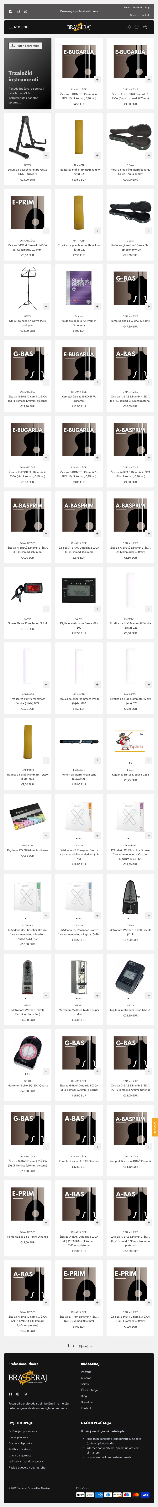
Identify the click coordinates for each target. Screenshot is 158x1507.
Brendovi (137, 7)
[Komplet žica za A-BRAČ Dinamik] (130, 1128)
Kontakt (145, 15)
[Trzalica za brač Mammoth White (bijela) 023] (130, 590)
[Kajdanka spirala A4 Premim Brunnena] (79, 288)
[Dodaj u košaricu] (97, 79)
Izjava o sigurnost (19, 1455)
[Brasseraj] (79, 27)
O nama (134, 15)
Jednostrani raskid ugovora (25, 1461)
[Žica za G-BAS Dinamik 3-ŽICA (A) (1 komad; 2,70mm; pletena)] (130, 1053)
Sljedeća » (85, 1346)
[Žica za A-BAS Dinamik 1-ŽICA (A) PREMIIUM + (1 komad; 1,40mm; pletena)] (27, 1284)
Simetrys (45, 1488)
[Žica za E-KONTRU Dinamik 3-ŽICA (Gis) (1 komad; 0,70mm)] (130, 61)
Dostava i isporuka (20, 1443)
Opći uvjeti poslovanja (22, 1431)
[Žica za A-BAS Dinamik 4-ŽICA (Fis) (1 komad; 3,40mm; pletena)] (130, 364)
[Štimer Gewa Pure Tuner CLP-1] (27, 590)
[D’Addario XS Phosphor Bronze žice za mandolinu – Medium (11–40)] (79, 817)
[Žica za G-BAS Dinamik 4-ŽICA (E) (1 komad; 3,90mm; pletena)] (79, 1053)
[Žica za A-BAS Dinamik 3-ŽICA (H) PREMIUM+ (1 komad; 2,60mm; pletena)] (79, 1204)
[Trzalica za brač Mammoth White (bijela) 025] (130, 666)
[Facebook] (10, 11)
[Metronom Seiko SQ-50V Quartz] (27, 1053)
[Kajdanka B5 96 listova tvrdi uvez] (27, 817)
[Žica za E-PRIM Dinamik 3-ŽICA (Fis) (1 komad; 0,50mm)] (130, 1284)
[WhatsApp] (25, 11)
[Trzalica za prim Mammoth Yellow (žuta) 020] (79, 212)
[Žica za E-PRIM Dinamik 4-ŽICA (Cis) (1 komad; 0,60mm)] (79, 1284)
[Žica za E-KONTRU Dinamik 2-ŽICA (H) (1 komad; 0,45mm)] (27, 439)
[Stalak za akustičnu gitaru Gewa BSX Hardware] (27, 137)
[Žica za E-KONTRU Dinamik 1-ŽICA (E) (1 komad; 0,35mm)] (79, 439)
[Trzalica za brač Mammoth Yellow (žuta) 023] (27, 742)
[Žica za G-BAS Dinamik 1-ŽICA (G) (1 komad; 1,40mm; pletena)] (27, 364)
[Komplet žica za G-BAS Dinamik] (130, 288)
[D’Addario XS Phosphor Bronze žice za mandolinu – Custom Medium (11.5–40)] (130, 817)
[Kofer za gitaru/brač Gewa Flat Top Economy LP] (130, 212)
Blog (147, 7)
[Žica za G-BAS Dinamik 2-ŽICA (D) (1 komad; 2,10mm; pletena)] (27, 1128)
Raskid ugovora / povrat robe (26, 1468)
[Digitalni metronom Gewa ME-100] (79, 590)
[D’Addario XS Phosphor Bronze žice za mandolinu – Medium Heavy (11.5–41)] (27, 897)
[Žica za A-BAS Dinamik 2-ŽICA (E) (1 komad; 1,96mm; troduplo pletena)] (130, 1204)
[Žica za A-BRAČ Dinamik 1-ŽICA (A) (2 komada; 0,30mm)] (130, 515)
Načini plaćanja (18, 1437)
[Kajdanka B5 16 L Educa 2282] (130, 742)
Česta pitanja (89, 1390)
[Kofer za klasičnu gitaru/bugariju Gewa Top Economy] (130, 137)
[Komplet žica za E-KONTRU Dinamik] (79, 364)
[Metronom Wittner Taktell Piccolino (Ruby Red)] (27, 977)
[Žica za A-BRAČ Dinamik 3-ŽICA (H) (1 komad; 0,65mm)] (27, 515)
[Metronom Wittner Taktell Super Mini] (79, 977)
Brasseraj (21, 1488)
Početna (86, 1372)
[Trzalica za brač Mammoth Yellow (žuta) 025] (79, 137)
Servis (127, 7)
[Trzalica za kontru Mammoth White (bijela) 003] (27, 666)
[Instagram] (18, 11)
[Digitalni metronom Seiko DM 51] (130, 977)
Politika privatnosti (20, 1449)
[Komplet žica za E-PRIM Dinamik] (27, 1204)
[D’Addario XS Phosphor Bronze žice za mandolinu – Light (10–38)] (79, 897)
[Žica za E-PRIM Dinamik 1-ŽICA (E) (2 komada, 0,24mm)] (27, 212)
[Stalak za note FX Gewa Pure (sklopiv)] (27, 288)
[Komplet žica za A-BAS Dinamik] (79, 1128)
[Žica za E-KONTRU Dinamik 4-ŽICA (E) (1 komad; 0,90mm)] (79, 61)
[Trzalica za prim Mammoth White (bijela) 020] (79, 666)
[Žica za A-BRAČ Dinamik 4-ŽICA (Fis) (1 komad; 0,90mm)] (130, 439)
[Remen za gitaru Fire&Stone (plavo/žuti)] (79, 742)
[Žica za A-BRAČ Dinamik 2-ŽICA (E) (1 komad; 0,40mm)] (79, 515)
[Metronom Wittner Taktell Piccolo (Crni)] (130, 897)
